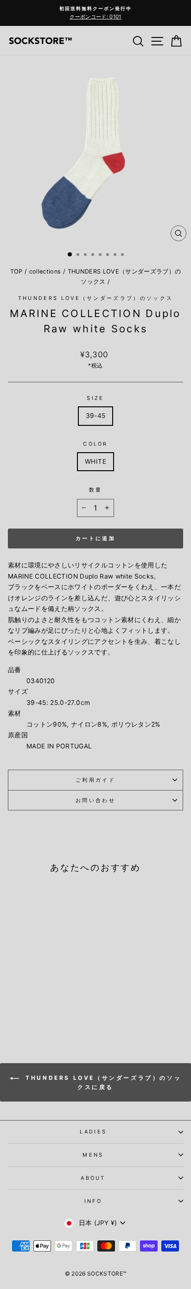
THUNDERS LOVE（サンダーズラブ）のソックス (95, 298)
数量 (95, 489)
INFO (93, 1201)
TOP (16, 271)
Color (95, 444)
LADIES (93, 1131)
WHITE (95, 461)
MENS (93, 1155)
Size (95, 398)
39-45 (96, 415)
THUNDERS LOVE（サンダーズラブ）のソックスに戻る (102, 1083)
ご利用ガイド (95, 780)
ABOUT (93, 1178)
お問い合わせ (95, 800)
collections (45, 271)
